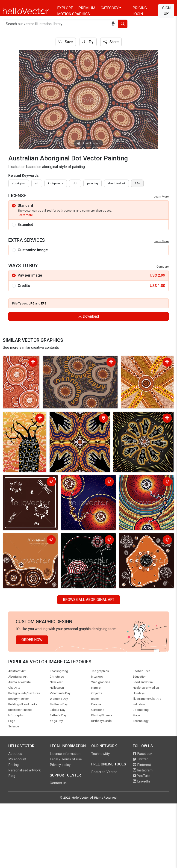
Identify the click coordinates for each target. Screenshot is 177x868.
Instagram (144, 770)
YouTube (143, 776)
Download (90, 316)
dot (75, 183)
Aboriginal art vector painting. (74, 416)
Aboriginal (18, 183)
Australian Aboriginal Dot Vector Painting (20, 363)
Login (138, 14)
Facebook (144, 754)
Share (114, 42)
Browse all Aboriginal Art (88, 599)
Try (91, 42)
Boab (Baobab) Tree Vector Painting (20, 419)
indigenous (55, 183)
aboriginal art (116, 183)
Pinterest (143, 765)
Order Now (31, 640)
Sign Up (166, 11)
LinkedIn (143, 781)
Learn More (161, 196)
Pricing (140, 8)
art (36, 183)
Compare (162, 266)
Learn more (25, 215)
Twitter (142, 759)
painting (92, 183)
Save (68, 42)
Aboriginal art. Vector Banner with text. (27, 540)
